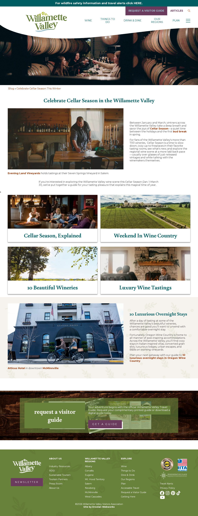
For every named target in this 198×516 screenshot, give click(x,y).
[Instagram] (168, 493)
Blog (11, 88)
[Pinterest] (173, 493)
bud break (180, 131)
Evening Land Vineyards (24, 173)
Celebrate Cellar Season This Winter (39, 88)
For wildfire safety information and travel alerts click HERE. (99, 3)
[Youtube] (163, 498)
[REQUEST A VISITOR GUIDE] (146, 14)
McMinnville (51, 368)
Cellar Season (159, 128)
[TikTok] (178, 493)
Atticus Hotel (16, 368)
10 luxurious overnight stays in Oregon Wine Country (158, 358)
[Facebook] (162, 493)
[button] (188, 20)
